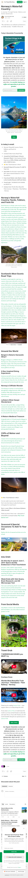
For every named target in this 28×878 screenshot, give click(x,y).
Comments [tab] (4, 786)
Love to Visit (16, 705)
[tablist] (7, 786)
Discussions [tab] (12, 804)
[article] (14, 812)
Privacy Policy (16, 863)
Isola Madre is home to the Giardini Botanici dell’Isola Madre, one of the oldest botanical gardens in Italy (13, 609)
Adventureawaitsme (9, 16)
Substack (7, 875)
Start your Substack (10, 871)
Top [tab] (3, 804)
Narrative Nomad (14, 815)
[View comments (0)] (7, 21)
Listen (24, 17)
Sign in (25, 2)
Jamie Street (13, 344)
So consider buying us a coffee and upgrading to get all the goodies (14, 84)
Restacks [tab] (11, 786)
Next (23, 776)
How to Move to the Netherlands (7, 809)
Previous (6, 776)
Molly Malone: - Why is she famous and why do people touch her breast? (9, 822)
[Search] (25, 804)
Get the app (21, 871)
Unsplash (20, 344)
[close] (24, 828)
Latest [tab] (6, 804)
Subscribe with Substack (15, 857)
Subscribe (19, 2)
